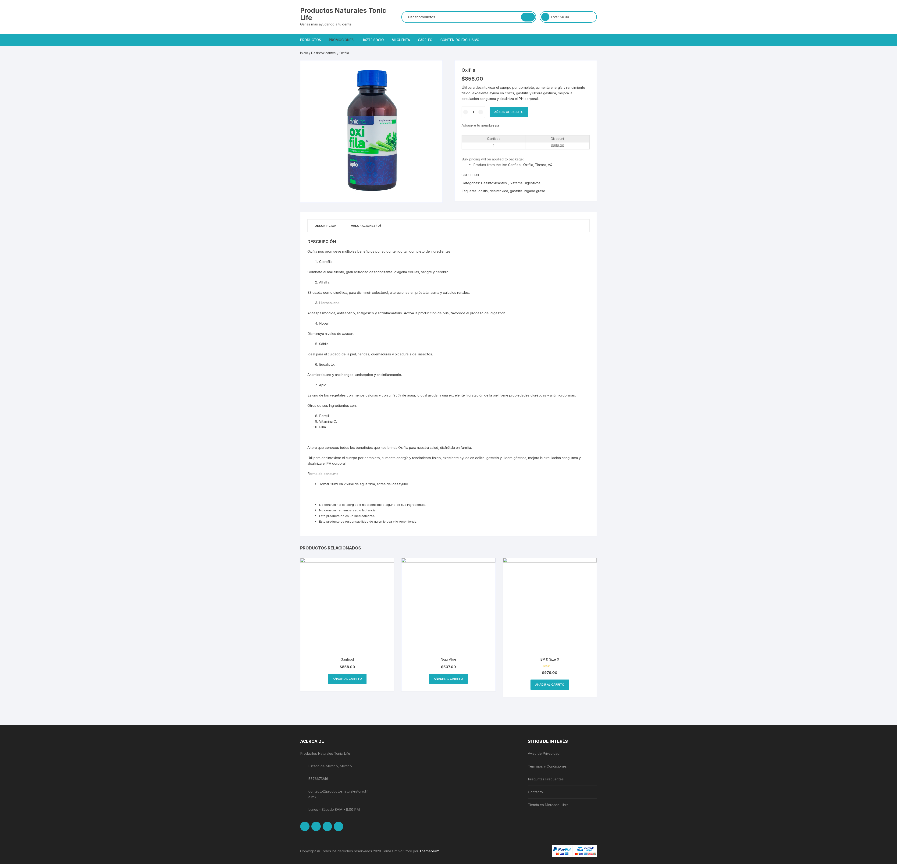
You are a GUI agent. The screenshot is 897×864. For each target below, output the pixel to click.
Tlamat (540, 165)
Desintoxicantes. (323, 53)
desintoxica (499, 191)
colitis (483, 191)
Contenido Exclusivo (459, 40)
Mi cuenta (401, 40)
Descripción (326, 225)
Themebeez (429, 851)
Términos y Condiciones (547, 766)
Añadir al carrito (508, 112)
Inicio (304, 53)
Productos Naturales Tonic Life (343, 14)
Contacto (535, 792)
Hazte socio (373, 40)
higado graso (534, 191)
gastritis (516, 191)
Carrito (425, 40)
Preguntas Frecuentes (546, 779)
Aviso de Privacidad (543, 753)
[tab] (326, 226)
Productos (310, 40)
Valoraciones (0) (366, 225)
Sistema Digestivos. (525, 183)
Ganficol (514, 165)
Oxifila (528, 165)
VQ (550, 165)
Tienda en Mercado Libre (548, 805)
